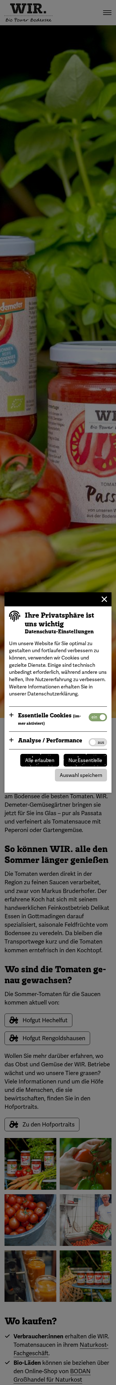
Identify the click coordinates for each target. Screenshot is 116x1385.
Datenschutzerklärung (52, 693)
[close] (104, 599)
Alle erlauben (39, 760)
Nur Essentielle (85, 760)
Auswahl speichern (81, 775)
